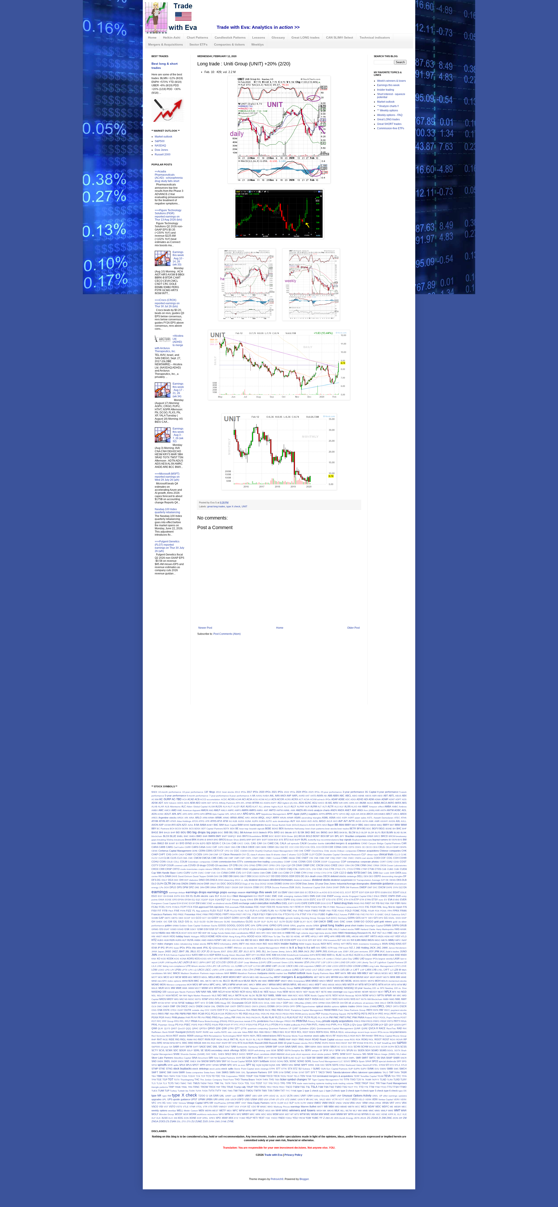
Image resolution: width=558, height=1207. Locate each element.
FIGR (373, 907)
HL (369, 933)
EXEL (285, 903)
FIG (367, 907)
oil (350, 1003)
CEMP (395, 847)
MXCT (198, 988)
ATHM (154, 821)
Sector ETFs (198, 44)
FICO (361, 907)
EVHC (185, 903)
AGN (301, 802)
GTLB (246, 929)
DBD (225, 876)
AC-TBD (177, 799)
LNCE (289, 966)
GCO (198, 918)
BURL (304, 839)
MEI (257, 977)
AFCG (215, 803)
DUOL (298, 887)
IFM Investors (330, 940)
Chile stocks (330, 851)
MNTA (337, 981)
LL (228, 966)
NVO (335, 999)
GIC (165, 921)
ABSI (380, 795)
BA (197, 824)
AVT (346, 821)
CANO (364, 843)
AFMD (248, 803)
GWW (292, 929)
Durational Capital (311, 887)
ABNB (361, 795)
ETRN (368, 899)
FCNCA (176, 907)
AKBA (377, 802)
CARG (169, 847)
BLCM (352, 832)
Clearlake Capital (331, 854)
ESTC (313, 899)
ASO (338, 818)
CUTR (194, 873)
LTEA (245, 970)
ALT (320, 806)
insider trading (289, 943)
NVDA (315, 999)
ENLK (377, 896)
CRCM (319, 865)
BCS (191, 828)
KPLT (210, 958)
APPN (322, 814)
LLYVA (256, 966)
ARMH (211, 818)
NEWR (365, 992)
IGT (339, 940)
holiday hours (183, 936)
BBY (153, 828)
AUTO (269, 821)
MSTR (350, 984)
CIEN (199, 854)
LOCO (342, 966)
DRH (202, 887)
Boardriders (255, 836)
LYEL (380, 970)
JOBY (346, 951)
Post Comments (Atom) (227, 633)
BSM (270, 840)
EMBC (268, 896)
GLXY (303, 921)
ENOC (384, 896)
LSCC (208, 969)
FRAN (403, 910)
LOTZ (397, 966)
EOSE (168, 899)
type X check (233, 506)
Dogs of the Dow (250, 884)
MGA (341, 977)
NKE (225, 995)
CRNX (376, 865)
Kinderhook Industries (298, 955)
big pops (212, 832)
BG (364, 828)
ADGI (353, 799)
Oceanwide (238, 1003)
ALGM (211, 806)
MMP (277, 981)
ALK (242, 806)
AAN (277, 795)
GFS (380, 918)
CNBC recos (288, 858)
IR (226, 948)
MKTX (216, 981)
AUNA (248, 821)
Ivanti (345, 948)
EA (405, 887)
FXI (367, 914)
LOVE (403, 966)
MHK (392, 977)
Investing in (375, 944)
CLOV (154, 858)
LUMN (277, 970)
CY (291, 872)
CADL (247, 843)
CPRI (259, 865)
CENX (154, 851)
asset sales (360, 818)
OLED (397, 1003)
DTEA (268, 887)
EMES (306, 896)
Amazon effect (376, 806)
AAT (307, 795)
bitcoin (288, 832)
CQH (283, 865)
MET (316, 977)
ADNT (392, 799)
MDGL (204, 977)
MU (405, 984)
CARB (162, 847)
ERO (273, 899)
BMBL (180, 836)
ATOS (195, 821)
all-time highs (270, 806)
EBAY (285, 892)
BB (336, 824)
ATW (225, 821)
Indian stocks (199, 944)
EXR (317, 903)
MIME (404, 977)
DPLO (173, 887)
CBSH (270, 847)
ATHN (162, 821)
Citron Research (232, 854)
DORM (286, 884)
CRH (347, 865)
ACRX (294, 799)
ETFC (340, 899)
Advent (172, 803)
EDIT (361, 892)
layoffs (173, 962)
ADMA (377, 799)
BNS (239, 836)
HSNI (387, 936)
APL (227, 814)
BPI (332, 836)
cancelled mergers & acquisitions (343, 843)
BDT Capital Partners (212, 828)
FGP (320, 907)
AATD (313, 795)
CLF (363, 854)
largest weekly (385, 958)
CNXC (351, 858)
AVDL (315, 821)
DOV (292, 884)
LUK (263, 969)
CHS (168, 854)
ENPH (391, 896)
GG (386, 918)
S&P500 (160, 141)
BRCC (377, 836)
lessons (299, 962)
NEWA (357, 992)
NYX (203, 1003)
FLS (257, 911)
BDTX (226, 828)
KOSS (203, 958)
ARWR (290, 818)
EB (279, 892)
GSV (206, 929)
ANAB (310, 810)
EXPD (298, 903)
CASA (202, 847)
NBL (209, 991)
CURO (180, 873)
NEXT (381, 992)
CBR (257, 847)
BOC (271, 836)
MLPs (254, 981)
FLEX (213, 910)
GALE (387, 914)
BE (236, 828)
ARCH (369, 814)
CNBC (262, 858)
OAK (211, 1003)
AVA (298, 821)
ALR (307, 806)
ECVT (348, 892)
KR (221, 958)
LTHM (257, 969)
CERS (209, 850)
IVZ (351, 947)
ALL (261, 806)
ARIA (191, 818)
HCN (189, 933)
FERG (286, 907)
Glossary (278, 37)
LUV (302, 969)
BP (327, 836)
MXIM (205, 988)
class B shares (272, 854)
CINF (215, 854)
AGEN (267, 803)
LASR (396, 958)
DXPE (389, 887)
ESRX (299, 899)
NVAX (301, 999)
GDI (221, 918)
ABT (385, 795)
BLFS (378, 832)
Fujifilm (329, 914)
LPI (172, 970)
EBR (296, 892)
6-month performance (197, 795)
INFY (242, 943)
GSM (200, 929)
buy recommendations (328, 840)
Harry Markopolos (385, 929)
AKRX (398, 802)
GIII (170, 921)
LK (219, 966)
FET (292, 907)
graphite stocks (304, 925)
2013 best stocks (225, 792)
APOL (252, 814)
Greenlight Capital (374, 925)
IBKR (261, 940)
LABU (356, 958)
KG (258, 955)
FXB (357, 914)
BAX (324, 825)
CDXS (358, 847)
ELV (255, 896)
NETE (324, 992)
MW (173, 988)
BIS (282, 832)
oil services (368, 1003)
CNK (316, 858)
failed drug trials (343, 903)
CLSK (166, 858)
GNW (357, 921)
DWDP (363, 887)
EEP (372, 892)
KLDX (357, 955)
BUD (291, 840)
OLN (153, 1006)
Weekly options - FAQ (389, 115)
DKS (398, 880)
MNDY (284, 981)
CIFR (205, 854)
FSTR (274, 914)
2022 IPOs (289, 792)
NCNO (235, 991)
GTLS (253, 929)
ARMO (226, 818)
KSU (264, 958)
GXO (298, 929)
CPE (240, 865)
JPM (376, 951)
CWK (268, 872)
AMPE (231, 810)
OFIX (315, 1003)
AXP (161, 824)
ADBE (341, 799)
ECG (330, 892)
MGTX (386, 977)
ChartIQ (259, 851)
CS (276, 869)
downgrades (362, 883)
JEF (240, 951)
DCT (268, 876)
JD (207, 951)
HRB (337, 936)
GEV (370, 918)
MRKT (265, 984)
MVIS (167, 988)
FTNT (303, 914)
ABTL (392, 795)
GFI (376, 918)
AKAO (370, 803)
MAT (337, 973)
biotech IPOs (266, 832)
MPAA (206, 984)
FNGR (307, 911)
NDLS (256, 991)
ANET (348, 810)
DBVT (243, 876)
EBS (302, 892)
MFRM (334, 977)
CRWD (237, 869)
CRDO (327, 865)
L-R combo (327, 958)
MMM (271, 981)
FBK (387, 903)
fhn (325, 907)
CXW (286, 872)
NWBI (386, 999)
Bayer (331, 824)
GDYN (243, 918)
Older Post (353, 627)
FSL (249, 914)
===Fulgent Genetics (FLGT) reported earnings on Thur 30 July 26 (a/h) (169, 546)
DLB (404, 880)
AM (359, 806)
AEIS (186, 803)
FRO (211, 914)
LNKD (318, 966)
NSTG (198, 999)
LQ (195, 970)
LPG (167, 970)
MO (343, 981)
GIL (175, 921)
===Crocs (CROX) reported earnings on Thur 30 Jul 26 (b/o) (167, 303)
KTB (269, 958)
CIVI (244, 854)
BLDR (371, 832)
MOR (189, 984)
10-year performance (192, 792)
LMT (274, 966)
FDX (269, 907)
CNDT (305, 858)
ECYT (355, 892)
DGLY (164, 880)
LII (405, 962)
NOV (335, 995)
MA (165, 973)
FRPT (226, 914)
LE (235, 962)
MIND (154, 981)
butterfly (312, 840)
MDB (184, 977)
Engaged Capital (357, 896)
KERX (218, 955)
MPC (212, 984)
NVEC (322, 999)
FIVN (182, 911)
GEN (267, 918)
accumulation (213, 799)
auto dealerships (281, 821)
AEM (192, 802)
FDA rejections (216, 907)
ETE (334, 899)
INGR (259, 944)
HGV (268, 933)
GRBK (316, 925)
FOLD (348, 910)
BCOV (178, 828)
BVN (394, 840)
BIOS (256, 832)
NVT (358, 999)
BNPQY (232, 836)
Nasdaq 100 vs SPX (374, 988)
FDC (256, 907)
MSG (324, 984)
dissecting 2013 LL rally (236, 880)
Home (152, 37)
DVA (323, 887)
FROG (218, 914)
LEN (269, 962)
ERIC (262, 899)
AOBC (397, 810)
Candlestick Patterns (230, 37)
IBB (242, 940)
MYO (230, 988)
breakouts (179, 840)
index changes (165, 943)
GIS (187, 921)
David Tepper (199, 876)
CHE (301, 851)
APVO (342, 814)
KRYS (248, 958)
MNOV (322, 981)
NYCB (161, 1003)
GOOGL (231, 925)
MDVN (246, 977)
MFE (328, 977)
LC (213, 962)
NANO (315, 988)
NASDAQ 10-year (353, 988)
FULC (337, 914)
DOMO (278, 883)
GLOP (257, 921)
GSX (211, 929)
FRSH (232, 914)
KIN (279, 955)
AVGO (322, 821)
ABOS (368, 795)
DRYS (220, 887)
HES (258, 933)
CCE (296, 847)
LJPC (214, 966)
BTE (281, 840)
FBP (392, 903)
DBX (249, 876)
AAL (272, 795)
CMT (242, 858)
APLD (233, 814)
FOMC (356, 910)
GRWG (154, 929)
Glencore (218, 921)
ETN (351, 899)
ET (323, 899)
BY (177, 843)
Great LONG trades (305, 37)
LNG (295, 966)
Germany (342, 918)
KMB (374, 955)
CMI (226, 858)
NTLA (218, 999)
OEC (291, 1003)
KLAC (339, 955)
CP (230, 865)
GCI (193, 918)
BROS (222, 839)
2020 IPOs (265, 792)
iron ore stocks (245, 948)
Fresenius (190, 914)
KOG (176, 958)
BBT (392, 825)
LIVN (208, 966)
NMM (278, 995)
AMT (266, 810)
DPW (185, 887)
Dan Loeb (384, 873)
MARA (233, 973)
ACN (273, 799)
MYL (224, 988)
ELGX (223, 896)
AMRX (260, 810)
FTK (297, 914)
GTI (240, 929)
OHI (333, 1003)
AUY (292, 821)
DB (220, 876)
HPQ (326, 936)
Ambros (403, 806)
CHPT (162, 854)
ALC (183, 806)
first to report (395, 907)
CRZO (271, 869)
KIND (283, 955)
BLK (383, 832)
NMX (284, 995)
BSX (276, 840)
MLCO (226, 981)
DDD (278, 876)
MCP (172, 977)
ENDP (330, 896)
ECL (342, 892)
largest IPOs (371, 958)
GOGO (369, 921)
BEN (281, 828)
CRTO (176, 869)
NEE (266, 991)
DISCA (213, 880)
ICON (287, 940)
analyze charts (322, 810)
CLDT (312, 854)
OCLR (247, 1003)
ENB (324, 896)
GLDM (210, 921)
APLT (239, 814)
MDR (225, 977)
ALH (225, 806)
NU (255, 999)
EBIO (291, 892)
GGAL (391, 918)
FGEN (314, 907)
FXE (363, 914)
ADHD (360, 799)
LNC (283, 966)
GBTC (168, 918)
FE (273, 907)
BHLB (167, 832)
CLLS (397, 854)
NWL (397, 999)
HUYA (190, 940)
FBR (397, 903)
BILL (236, 832)
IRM (236, 948)
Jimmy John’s (285, 951)
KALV (188, 955)
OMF (172, 1006)
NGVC (174, 995)
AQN (352, 814)
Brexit (188, 839)
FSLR (255, 914)
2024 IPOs (302, 792)
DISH (220, 880)
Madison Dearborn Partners (195, 973)
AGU (314, 802)
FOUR (371, 911)
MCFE (403, 973)
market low (281, 973)
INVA (355, 944)
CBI (238, 847)
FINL (379, 907)
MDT (239, 977)
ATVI (219, 821)
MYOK (236, 988)
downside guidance (382, 883)
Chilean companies (346, 851)
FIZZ (188, 910)
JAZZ (175, 951)
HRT (366, 936)
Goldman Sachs (209, 925)
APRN (328, 814)
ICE (282, 940)
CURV (187, 872)
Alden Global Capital (197, 806)
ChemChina (317, 851)
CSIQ (290, 869)
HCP (195, 933)
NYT (197, 1003)
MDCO (197, 977)
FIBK (332, 907)
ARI (186, 818)
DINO (202, 880)
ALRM (313, 806)
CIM (211, 854)
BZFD (203, 843)
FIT (159, 910)
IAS (234, 940)
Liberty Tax (367, 962)
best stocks (331, 828)
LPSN (178, 969)
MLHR (234, 981)
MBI (359, 973)
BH (394, 828)
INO (265, 943)
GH (153, 921)
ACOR (280, 799)
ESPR (287, 899)
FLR (252, 910)
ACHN (231, 799)
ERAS (250, 899)
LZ (391, 970)
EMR (318, 896)
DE (302, 876)
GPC (247, 925)
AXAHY (384, 821)
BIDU (183, 832)
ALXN (347, 806)
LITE (188, 966)
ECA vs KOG (320, 892)
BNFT (225, 836)
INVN (385, 943)
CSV (314, 869)
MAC (169, 973)
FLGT (220, 910)
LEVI (306, 962)
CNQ (332, 858)
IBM (267, 940)
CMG (220, 858)
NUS (279, 999)
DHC (176, 880)
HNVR (166, 936)
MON (163, 984)
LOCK (335, 966)
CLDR (305, 854)
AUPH (255, 821)
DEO (371, 876)
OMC (159, 1006)
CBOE (251, 847)
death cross (316, 876)
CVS (238, 872)
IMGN (370, 940)
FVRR (351, 914)
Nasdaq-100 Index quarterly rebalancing (167, 511)
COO (309, 861)
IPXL (205, 947)
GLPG (270, 921)
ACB (197, 799)
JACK (372, 947)
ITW (340, 948)
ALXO (354, 806)
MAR (226, 973)
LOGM (356, 966)
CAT (215, 847)
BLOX (166, 836)
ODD (272, 1003)
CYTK (329, 873)
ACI (244, 799)
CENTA (403, 847)
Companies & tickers (229, 44)
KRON (234, 958)
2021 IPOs (277, 792)
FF (302, 907)
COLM (183, 861)
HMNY (403, 933)
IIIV (348, 940)
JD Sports (215, 951)
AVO (335, 821)
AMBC (395, 806)
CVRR (231, 872)
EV (385, 899)
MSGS (338, 984)
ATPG (201, 821)
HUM (166, 940)
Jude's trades (392, 951)
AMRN (245, 810)
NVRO (347, 999)
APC (179, 814)
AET (209, 803)
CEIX (375, 847)
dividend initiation (302, 880)
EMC (274, 896)
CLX (179, 858)
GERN (351, 918)
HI (283, 933)
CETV (216, 850)
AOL (404, 810)
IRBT (230, 947)
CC (286, 847)
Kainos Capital (177, 955)
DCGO (255, 876)
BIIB (226, 832)
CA (223, 843)
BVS (400, 840)
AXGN (392, 821)
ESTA (306, 899)
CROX (154, 869)
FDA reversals (232, 907)
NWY (404, 999)
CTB (331, 869)
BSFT (265, 840)
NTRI (243, 999)
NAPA (323, 988)
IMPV (398, 940)
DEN (366, 876)
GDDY (214, 918)
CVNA (224, 872)
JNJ (312, 951)
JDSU (230, 951)
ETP (356, 899)
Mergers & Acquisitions (165, 44)
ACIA (249, 799)
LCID (223, 962)
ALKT (255, 806)
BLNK (404, 832)
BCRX (185, 828)
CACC (240, 843)
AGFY (273, 803)
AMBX (154, 810)
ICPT (293, 940)
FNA (295, 911)
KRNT (226, 958)
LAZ (179, 962)
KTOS (275, 958)
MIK (398, 977)
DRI (207, 887)
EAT (275, 892)
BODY (278, 836)
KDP (211, 955)
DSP (241, 887)
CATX (221, 847)
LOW (154, 969)
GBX (181, 918)
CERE (195, 851)
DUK (291, 887)
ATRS (213, 821)
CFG (227, 851)
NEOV (299, 992)
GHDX (159, 921)
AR (357, 814)
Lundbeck (286, 970)
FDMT (263, 907)
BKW (341, 832)
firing (385, 907)
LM (262, 966)
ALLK (280, 806)
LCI (218, 962)
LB (190, 962)
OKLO (383, 1003)
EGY (160, 896)
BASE (312, 825)
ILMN (358, 940)
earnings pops (217, 892)
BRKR (210, 840)
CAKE (270, 843)
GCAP (187, 918)
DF (405, 876)
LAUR (161, 962)
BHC (398, 828)
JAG (378, 947)
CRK (357, 865)
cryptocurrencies (258, 869)
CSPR (302, 869)
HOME (211, 936)
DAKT (364, 872)
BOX (323, 836)
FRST (239, 914)
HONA (225, 936)
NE (261, 992)
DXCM (381, 887)
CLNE (404, 854)
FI (328, 907)
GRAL (293, 925)
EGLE (403, 892)
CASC (209, 847)
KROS (241, 958)
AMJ (211, 810)
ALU (336, 806)
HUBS (160, 940)
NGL (153, 995)
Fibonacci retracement (347, 907)
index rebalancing (183, 944)
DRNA (213, 887)
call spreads (293, 843)
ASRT (351, 818)
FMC (289, 910)
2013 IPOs (240, 792)
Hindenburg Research (356, 933)
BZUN (215, 843)
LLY (250, 966)
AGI (279, 802)
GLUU (289, 921)
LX (351, 970)
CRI (352, 865)
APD (184, 814)
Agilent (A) (287, 803)
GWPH (285, 929)
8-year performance (239, 795)
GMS (336, 921)
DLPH (160, 883)
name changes (303, 988)
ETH (346, 899)
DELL (360, 876)
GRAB (286, 925)
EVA (390, 899)
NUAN (261, 999)
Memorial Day (266, 977)
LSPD (215, 970)
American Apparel (191, 810)
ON (178, 1006)
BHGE (154, 832)
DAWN (210, 876)
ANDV (333, 810)
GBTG (174, 918)
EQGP (204, 899)
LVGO (308, 970)
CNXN (358, 858)
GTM (259, 929)
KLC (351, 955)
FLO (247, 911)
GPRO (273, 925)
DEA (307, 876)
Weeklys (257, 44)
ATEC (397, 818)
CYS (323, 873)
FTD (292, 914)
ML (220, 981)
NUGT (274, 999)
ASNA (332, 817)
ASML (325, 817)
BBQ (379, 825)
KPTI (216, 958)
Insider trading (385, 89)
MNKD (314, 981)
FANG (357, 903)
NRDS (162, 999)
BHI (161, 832)
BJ (299, 832)
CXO (280, 873)
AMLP (217, 810)
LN (279, 966)
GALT (404, 914)
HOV (265, 936)
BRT (254, 840)
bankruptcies (257, 824)
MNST (330, 981)
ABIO (354, 795)
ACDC (224, 799)
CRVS (230, 869)
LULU (269, 969)
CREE (334, 865)
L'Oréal (337, 958)
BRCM (392, 836)
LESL (291, 962)
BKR (330, 832)
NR (394, 995)
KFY (254, 955)
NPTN (380, 995)
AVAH (303, 821)
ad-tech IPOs (323, 799)
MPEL (219, 984)
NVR (340, 999)
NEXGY (373, 992)
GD (209, 918)
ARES (154, 818)
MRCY (252, 984)
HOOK (258, 936)
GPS (279, 925)
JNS (324, 951)
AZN (178, 824)
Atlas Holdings (184, 821)
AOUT (167, 814)
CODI (377, 858)
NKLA (231, 995)
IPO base (174, 948)
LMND (268, 966)
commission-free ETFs (231, 861)
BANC (246, 825)
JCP (203, 951)
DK (387, 880)
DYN (395, 887)
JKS (295, 951)
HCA (177, 933)
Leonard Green (280, 962)
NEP (305, 992)
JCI (198, 951)
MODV (363, 981)
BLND (397, 832)
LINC (159, 966)
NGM (168, 995)
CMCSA (206, 858)
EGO (154, 896)
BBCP (355, 825)
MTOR (387, 984)
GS (161, 929)
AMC (161, 810)
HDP (204, 933)
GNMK (349, 921)
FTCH (286, 914)
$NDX (154, 792)
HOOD (250, 936)
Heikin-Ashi (171, 37)
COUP (162, 865)
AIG (330, 802)
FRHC (199, 914)
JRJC (382, 951)
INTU (349, 943)
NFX (394, 992)
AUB (235, 821)
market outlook (297, 973)
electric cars (207, 896)
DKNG (393, 880)
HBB (168, 933)
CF (222, 850)
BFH (359, 828)
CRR (162, 869)
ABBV (336, 795)
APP (258, 814)
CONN (302, 861)
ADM (371, 799)
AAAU (259, 795)
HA (306, 929)
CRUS (216, 869)
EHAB (170, 896)
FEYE (298, 907)
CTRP (364, 869)
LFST (317, 962)
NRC (399, 995)
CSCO (282, 869)
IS (287, 948)
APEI (190, 814)
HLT (379, 933)
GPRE (265, 925)
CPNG (252, 865)
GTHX (234, 929)
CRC (312, 865)
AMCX (167, 810)
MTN (380, 984)
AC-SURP (165, 799)
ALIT (230, 806)
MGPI (373, 977)
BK (302, 832)
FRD (175, 914)
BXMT (172, 843)
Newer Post (205, 627)
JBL (187, 951)
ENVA (161, 899)
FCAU (154, 907)
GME (330, 921)
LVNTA (336, 970)
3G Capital (370, 792)
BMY (218, 836)
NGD (404, 991)
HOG (172, 936)
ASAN (297, 817)
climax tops (372, 854)
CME (213, 858)
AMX (293, 810)
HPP (321, 936)
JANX (154, 951)
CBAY (227, 847)
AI (326, 802)
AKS (404, 802)
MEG (252, 977)
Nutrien (286, 999)
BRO (216, 840)
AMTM (279, 810)
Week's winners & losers (391, 80)
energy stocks (341, 896)
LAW (167, 962)
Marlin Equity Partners (317, 973)
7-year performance (219, 795)
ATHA (404, 818)
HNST (159, 936)
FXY (372, 914)
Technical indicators (375, 37)
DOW (298, 883)
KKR (329, 955)
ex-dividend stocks (222, 903)
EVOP (192, 903)
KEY (248, 955)
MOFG (371, 981)
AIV (357, 803)
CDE (330, 847)
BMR (205, 836)
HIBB (288, 933)
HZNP (217, 940)
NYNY (168, 1003)
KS (253, 958)
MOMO (155, 984)
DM (173, 883)
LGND (342, 962)
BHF (404, 828)
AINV (335, 802)
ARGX (180, 818)
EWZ (209, 903)
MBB (354, 973)
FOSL (364, 910)
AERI (203, 803)
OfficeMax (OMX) (303, 1003)
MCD (397, 973)
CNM (321, 858)
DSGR (235, 887)
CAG (253, 843)
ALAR (161, 806)
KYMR (305, 958)
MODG (356, 981)
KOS (197, 958)
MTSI (393, 984)
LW (347, 969)
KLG (363, 955)
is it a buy (296, 947)
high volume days (305, 933)
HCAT (184, 933)
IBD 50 (248, 940)
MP (200, 984)
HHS (279, 933)
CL (248, 854)
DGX (170, 880)
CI (194, 854)
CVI (218, 873)
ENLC (370, 896)
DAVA (168, 876)
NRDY (170, 999)
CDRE (345, 847)
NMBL (271, 995)
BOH (284, 836)
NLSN (259, 995)
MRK (258, 984)
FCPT (183, 907)
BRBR (370, 836)
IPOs (182, 947)
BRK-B (202, 840)
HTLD (404, 936)
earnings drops (196, 892)
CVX (249, 872)
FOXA (383, 911)
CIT (221, 854)
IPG (163, 947)
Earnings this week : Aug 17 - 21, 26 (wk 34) (178, 390)
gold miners (385, 921)
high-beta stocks (323, 933)
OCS (260, 1003)
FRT (245, 914)
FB (377, 903)
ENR (398, 896)
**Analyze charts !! (388, 106)
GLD (196, 921)
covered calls (180, 865)
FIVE (176, 910)
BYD (182, 843)
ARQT (269, 818)
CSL (295, 869)
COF (383, 858)
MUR (161, 988)
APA (174, 814)
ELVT (261, 896)
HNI (153, 936)
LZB (396, 969)
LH (347, 962)
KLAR (346, 955)
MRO (279, 984)
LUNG (295, 969)
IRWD (283, 948)
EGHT (396, 892)
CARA (154, 847)
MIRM (185, 981)
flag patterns (202, 911)
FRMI (205, 914)
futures (343, 914)
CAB (233, 843)
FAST (368, 903)
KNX (153, 958)
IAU (238, 940)
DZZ (401, 887)
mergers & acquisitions (297, 977)
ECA (311, 892)
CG (231, 851)
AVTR (352, 821)
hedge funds (217, 933)
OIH (342, 1003)
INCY (154, 944)
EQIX (211, 899)
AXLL (404, 821)
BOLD (309, 836)
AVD (309, 821)
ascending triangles (311, 818)
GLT (276, 921)
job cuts (338, 951)
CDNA (337, 847)
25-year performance (331, 792)
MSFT (318, 984)
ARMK (218, 817)
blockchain (156, 836)
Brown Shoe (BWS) (236, 840)
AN (305, 810)
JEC (235, 951)
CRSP (168, 869)
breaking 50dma (165, 840)
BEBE (268, 828)
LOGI (349, 966)
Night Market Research (199, 995)
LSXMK (237, 970)
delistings (351, 876)
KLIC (369, 955)
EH (165, 896)
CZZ (341, 872)
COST (403, 861)
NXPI (154, 1003)
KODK (170, 958)
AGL (295, 803)
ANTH (383, 810)
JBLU (193, 951)
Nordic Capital (318, 995)
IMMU (391, 940)
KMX (385, 955)
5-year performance (175, 795)
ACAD (190, 799)
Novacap (349, 995)
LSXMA (229, 970)
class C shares (288, 854)
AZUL (190, 825)
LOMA (364, 966)
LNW (328, 966)
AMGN (204, 810)
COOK (316, 861)
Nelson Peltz (275, 992)
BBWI (404, 824)
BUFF (297, 840)
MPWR (239, 984)
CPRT (265, 865)
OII (346, 1003)
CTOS (350, 869)
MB (349, 973)
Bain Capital (231, 825)
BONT (316, 836)
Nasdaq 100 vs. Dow (396, 988)
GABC (380, 914)
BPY (342, 836)
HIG (293, 933)
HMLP (396, 933)
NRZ (181, 999)
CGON (250, 851)
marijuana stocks (266, 973)
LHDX (353, 962)
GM (316, 921)
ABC (342, 795)
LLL (233, 966)
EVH (179, 903)
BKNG (324, 832)
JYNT (160, 955)
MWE (179, 988)
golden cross (172, 925)
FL (193, 910)
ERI (256, 899)
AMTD (272, 810)
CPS (278, 865)
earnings (159, 892)
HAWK (403, 929)
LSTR (221, 970)
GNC (342, 921)
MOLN (384, 981)
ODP (285, 1003)
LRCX (200, 969)
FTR (309, 914)
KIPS (312, 955)
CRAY (299, 865)
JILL (264, 951)
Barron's (304, 825)
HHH (274, 933)
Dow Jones (161, 149)
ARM (204, 818)
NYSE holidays (186, 1003)
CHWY (188, 854)
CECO (369, 847)
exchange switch (248, 903)
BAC (216, 824)
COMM (214, 862)
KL (333, 955)
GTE (221, 929)
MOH (378, 981)
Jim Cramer (272, 951)
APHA (208, 814)
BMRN (211, 836)
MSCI (311, 984)
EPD (174, 899)
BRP (249, 840)
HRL (348, 936)
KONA (183, 958)
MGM (353, 977)
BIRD (277, 832)
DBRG (236, 876)
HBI (173, 933)
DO (218, 884)
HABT (312, 929)
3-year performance (353, 792)
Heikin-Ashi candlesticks (236, 933)
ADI (366, 799)
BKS (336, 832)
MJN (190, 981)
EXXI (323, 903)
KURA (282, 958)
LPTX (184, 970)
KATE (195, 955)
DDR (291, 876)
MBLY (365, 973)
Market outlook (163, 136)
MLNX (247, 981)
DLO (154, 883)
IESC (319, 940)
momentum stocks (397, 981)
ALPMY (301, 806)
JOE (351, 951)
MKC (196, 981)
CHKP (154, 854)
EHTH (177, 896)
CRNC (369, 865)
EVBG (396, 899)
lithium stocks (198, 966)
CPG (245, 865)
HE (208, 933)
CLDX (318, 854)
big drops (199, 832)
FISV (154, 910)
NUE (267, 999)
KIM (274, 955)
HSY (397, 936)
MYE (211, 988)
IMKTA (384, 940)
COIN (163, 861)
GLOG (249, 921)
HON (218, 936)
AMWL (286, 810)
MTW (399, 984)
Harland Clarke (368, 929)
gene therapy (278, 918)
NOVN (358, 995)
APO (245, 813)
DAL (370, 872)
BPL (337, 836)
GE (248, 917)
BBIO (367, 825)
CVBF (208, 873)
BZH (208, 843)
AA (253, 795)
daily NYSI (353, 872)
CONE (294, 862)
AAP (289, 795)
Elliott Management (243, 896)
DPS (179, 887)
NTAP (205, 999)
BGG (382, 828)
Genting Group (308, 918)
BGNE (389, 828)
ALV (341, 806)
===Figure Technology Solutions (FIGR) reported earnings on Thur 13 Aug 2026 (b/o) (168, 215)
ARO (247, 818)
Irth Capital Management (266, 948)
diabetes (193, 880)
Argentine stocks (167, 817)
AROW (254, 818)
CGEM (243, 851)
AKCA (384, 802)
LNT (324, 966)
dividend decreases (259, 880)
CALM (303, 843)
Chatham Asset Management (278, 851)
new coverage (335, 991)
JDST (223, 951)
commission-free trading (257, 861)
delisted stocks (338, 876)
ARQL (261, 817)
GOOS (240, 925)
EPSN (181, 899)
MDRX (232, 977)
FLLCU (233, 911)
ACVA (307, 799)
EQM (217, 899)
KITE (318, 955)
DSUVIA (248, 887)
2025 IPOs (314, 792)
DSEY (228, 887)
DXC (375, 887)
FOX (377, 911)
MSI (344, 984)
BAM (240, 824)
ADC (347, 799)
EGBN (384, 892)
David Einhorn (185, 876)
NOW (365, 995)
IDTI (310, 940)
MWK (184, 988)
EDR (367, 892)
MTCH (367, 984)
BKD (307, 832)
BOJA (302, 836)
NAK (267, 988)
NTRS (250, 999)
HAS (397, 929)
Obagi (223, 1003)
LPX (190, 970)
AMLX (224, 810)
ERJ (267, 899)
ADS (404, 799)
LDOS (230, 962)
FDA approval (200, 907)
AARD (302, 795)
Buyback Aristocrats (362, 840)
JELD (246, 951)
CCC (291, 847)
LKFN (224, 966)
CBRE (263, 847)
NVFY (329, 999)
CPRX (272, 865)
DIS (207, 880)
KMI (380, 955)
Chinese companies (390, 850)
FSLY (262, 914)
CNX (344, 858)
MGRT (379, 977)
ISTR (330, 948)
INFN (210, 943)
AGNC (308, 802)
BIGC (220, 832)
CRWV (245, 869)
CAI (265, 843)
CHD (296, 851)
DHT (186, 880)
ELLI (229, 896)
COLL (176, 862)
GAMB (154, 918)
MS (299, 984)
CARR (188, 847)
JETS (252, 951)
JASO (168, 951)
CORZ (389, 862)
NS (185, 999)
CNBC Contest (273, 858)
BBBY (348, 824)
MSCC (305, 984)
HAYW (154, 933)
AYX (173, 824)
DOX (166, 887)
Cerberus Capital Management (174, 850)
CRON (383, 865)
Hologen (195, 936)
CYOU (317, 873)
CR (293, 865)
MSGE (331, 984)
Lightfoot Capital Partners (390, 962)
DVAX (329, 887)
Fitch (170, 911)
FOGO (341, 911)
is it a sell (309, 947)
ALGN (218, 806)
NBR (214, 991)
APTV (336, 814)
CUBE (390, 869)
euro (381, 899)
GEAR (254, 918)
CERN (202, 850)
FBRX (404, 903)
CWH (262, 873)
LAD (362, 958)
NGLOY (161, 995)
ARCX (396, 814)
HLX (384, 933)
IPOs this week (194, 947)
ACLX (268, 799)
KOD (163, 958)
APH (202, 814)
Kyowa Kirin (315, 958)
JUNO (403, 951)
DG (159, 880)
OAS (216, 1003)
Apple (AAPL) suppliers (306, 814)
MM (259, 981)
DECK (326, 876)
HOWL (297, 936)
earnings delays (177, 892)
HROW (355, 936)
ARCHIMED (379, 814)
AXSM (167, 825)
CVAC (201, 873)
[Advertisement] (296, 14)
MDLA (211, 977)
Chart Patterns (197, 37)
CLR (160, 858)
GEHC (261, 918)
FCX (189, 907)
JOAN (330, 951)
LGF (323, 962)
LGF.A (329, 962)
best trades (343, 828)
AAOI (283, 795)
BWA (154, 843)
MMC (264, 981)
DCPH (262, 876)
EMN (312, 896)
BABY (210, 825)
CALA (283, 843)
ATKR (173, 821)
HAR (357, 929)
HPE (307, 936)
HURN (178, 940)
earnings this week (259, 892)
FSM (268, 914)
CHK (404, 850)
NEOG (292, 992)
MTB (361, 984)
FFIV (307, 907)
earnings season (236, 892)
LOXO (161, 970)
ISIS (318, 948)
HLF (374, 933)
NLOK (252, 995)
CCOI (325, 847)
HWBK (197, 940)
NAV (198, 991)
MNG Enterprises (296, 981)
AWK (371, 821)
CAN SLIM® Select (339, 37)
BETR (353, 828)
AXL (398, 821)
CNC (298, 858)
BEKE (275, 828)
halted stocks (347, 929)
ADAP (334, 799)
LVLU (321, 969)
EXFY (291, 903)
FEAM (279, 907)
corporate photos (370, 861)
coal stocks (367, 858)
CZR (335, 872)
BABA (203, 824)
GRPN (395, 925)
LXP (362, 970)
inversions (364, 944)
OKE (376, 1003)
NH (180, 995)
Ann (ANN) (369, 810)
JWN (154, 954)
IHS (344, 940)
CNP (327, 858)
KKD (324, 955)
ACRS (288, 799)
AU (230, 821)
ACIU (255, 799)
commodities (276, 862)
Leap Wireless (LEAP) (255, 962)
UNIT (244, 506)
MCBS (384, 973)
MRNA (272, 984)
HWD (203, 940)
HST (392, 936)
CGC (236, 850)
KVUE (298, 958)
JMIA (300, 951)
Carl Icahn (179, 847)
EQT (223, 899)
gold (376, 921)
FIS (405, 907)
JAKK (385, 947)
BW (405, 839)
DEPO (377, 876)
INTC (329, 943)
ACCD (203, 799)
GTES (228, 929)
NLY (265, 995)
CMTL (249, 858)
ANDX (341, 810)
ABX (404, 795)
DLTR (167, 883)
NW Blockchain (374, 999)
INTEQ (336, 944)
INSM (301, 944)
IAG (229, 940)
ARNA (233, 817)
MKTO (208, 981)
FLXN (271, 910)
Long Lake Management (380, 966)
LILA (153, 966)
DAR (392, 873)
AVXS (358, 821)
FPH (390, 911)
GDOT (227, 918)
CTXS (378, 869)
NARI (329, 988)
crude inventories (189, 869)
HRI (343, 936)
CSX (319, 869)
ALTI (324, 806)
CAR (404, 843)
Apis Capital (218, 814)
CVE (213, 873)
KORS (190, 958)
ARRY (276, 817)
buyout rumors (380, 839)
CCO (318, 847)
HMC (390, 933)
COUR (170, 865)
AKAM (362, 802)
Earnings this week (388, 85)
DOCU (238, 883)
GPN (259, 925)
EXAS (235, 903)
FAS (362, 903)
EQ (193, 899)
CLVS (173, 858)
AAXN (320, 795)
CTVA (371, 869)
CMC (190, 858)
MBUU (377, 973)
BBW (397, 824)
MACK (176, 973)
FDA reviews (246, 907)
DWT (369, 887)
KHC (268, 955)
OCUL (267, 1003)
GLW (296, 921)
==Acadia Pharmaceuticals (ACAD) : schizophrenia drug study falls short (169, 176)
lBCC (195, 962)
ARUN (283, 818)
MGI (346, 977)
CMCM (197, 858)
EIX (187, 896)
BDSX (197, 828)
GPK (253, 925)
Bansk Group (271, 825)
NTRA (237, 999)
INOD (270, 944)
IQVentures (218, 948)
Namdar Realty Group (282, 988)
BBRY (386, 824)
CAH (259, 843)
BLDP (364, 832)
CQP (288, 865)
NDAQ (249, 992)
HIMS (334, 933)
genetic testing (293, 918)
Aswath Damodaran (384, 818)
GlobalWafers (238, 921)
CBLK (244, 847)
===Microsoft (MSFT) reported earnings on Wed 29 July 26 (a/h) (167, 477)
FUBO (321, 914)
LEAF (240, 962)
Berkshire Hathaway (294, 828)
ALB (167, 806)
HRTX (373, 936)
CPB (235, 865)
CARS (195, 847)
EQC (198, 899)
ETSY (375, 899)
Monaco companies (176, 984)
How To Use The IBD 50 (280, 936)
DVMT (336, 887)
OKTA (390, 1003)
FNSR (322, 910)
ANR (377, 810)
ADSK (154, 802)
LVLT (314, 970)
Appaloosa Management (273, 814)
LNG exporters (306, 966)
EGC (390, 892)
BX (166, 843)
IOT (404, 943)
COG (389, 858)
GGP (404, 918)
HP (302, 936)
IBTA (276, 940)
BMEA (192, 836)
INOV (277, 943)
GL (191, 921)
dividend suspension (341, 880)
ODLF (279, 1003)
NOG (301, 995)
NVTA (364, 999)
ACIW (261, 799)
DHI (181, 880)
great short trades (354, 925)
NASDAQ (160, 145)
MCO (166, 977)
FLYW (283, 910)
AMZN (299, 810)
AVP (340, 821)
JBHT (182, 951)
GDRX (235, 918)
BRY (259, 840)
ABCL (348, 795)
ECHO (336, 892)
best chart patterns (315, 828)
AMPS (238, 810)
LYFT (386, 969)
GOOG (222, 925)
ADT (160, 802)
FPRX (396, 910)
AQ (348, 814)
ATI (167, 821)
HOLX (203, 936)
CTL (344, 869)
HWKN (210, 940)
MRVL (293, 984)
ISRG (324, 947)
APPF (290, 814)
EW (197, 903)
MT (356, 984)
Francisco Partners (161, 914)
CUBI (396, 869)
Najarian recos (257, 988)
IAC (225, 940)
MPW (232, 984)
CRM (363, 865)
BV (390, 840)
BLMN (389, 832)
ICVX (304, 940)
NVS (352, 999)
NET (318, 992)
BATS (319, 825)
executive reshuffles (269, 903)
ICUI (299, 940)
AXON (154, 824)
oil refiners (357, 1003)
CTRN (357, 869)
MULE (154, 988)
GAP (161, 918)
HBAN (161, 933)
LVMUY (328, 970)
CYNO (310, 873)
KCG (206, 955)
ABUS (398, 795)
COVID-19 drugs (197, 865)
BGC (368, 828)
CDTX (351, 847)
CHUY (182, 854)
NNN (290, 995)
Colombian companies (199, 862)
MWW (191, 988)
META (322, 977)
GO (362, 921)
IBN (272, 940)
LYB (374, 969)
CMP (230, 858)
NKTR (238, 995)
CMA (184, 858)
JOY (371, 951)
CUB (384, 869)
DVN (342, 887)
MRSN (286, 984)
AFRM (255, 802)
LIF (375, 962)
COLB (170, 862)
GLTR (282, 921)
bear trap (243, 828)
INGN (252, 944)
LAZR (186, 962)
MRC (245, 984)
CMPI (237, 858)
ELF (217, 896)
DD (273, 876)
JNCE (307, 951)
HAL (330, 929)
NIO (219, 995)
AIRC (346, 803)
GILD (181, 921)
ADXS (180, 803)
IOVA (154, 947)
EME (280, 896)
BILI (231, 832)
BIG (189, 832)
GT (217, 929)
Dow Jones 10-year (312, 883)
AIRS (351, 803)
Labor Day (347, 958)
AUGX (241, 821)
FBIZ (382, 903)
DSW (256, 887)
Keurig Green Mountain (233, 955)
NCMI (228, 992)
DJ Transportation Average (366, 880)
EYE (329, 903)
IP (159, 947)
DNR (206, 883)
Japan (161, 951)
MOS (195, 984)
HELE (252, 933)
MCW (178, 977)
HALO (336, 929)
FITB (164, 910)
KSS (258, 958)
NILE (214, 995)
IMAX (364, 940)
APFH (196, 814)
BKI (318, 832)
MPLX (226, 984)
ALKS (249, 806)
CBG (233, 847)
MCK (160, 977)
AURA (262, 821)
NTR (231, 999)
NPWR (388, 995)
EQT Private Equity (236, 899)
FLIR (226, 910)
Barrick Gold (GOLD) (289, 825)
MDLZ (219, 977)
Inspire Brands (312, 944)
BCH (172, 828)
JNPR (318, 951)
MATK (343, 973)
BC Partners (163, 828)
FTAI (280, 914)
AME (179, 810)
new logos (348, 992)
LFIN (312, 962)
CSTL (308, 869)
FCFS (168, 907)
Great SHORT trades (389, 124)
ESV (319, 899)
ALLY (293, 806)
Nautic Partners (187, 992)
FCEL (162, 907)
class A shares (257, 854)
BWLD (160, 843)
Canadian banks (315, 843)
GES (358, 918)
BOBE (265, 836)
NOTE (328, 995)
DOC (223, 883)
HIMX (341, 933)
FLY (277, 911)
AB (325, 795)
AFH (238, 803)
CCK (307, 847)
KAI (168, 955)
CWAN (255, 873)
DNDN (184, 883)
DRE (197, 887)
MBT (371, 973)
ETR (362, 899)
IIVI (352, 940)
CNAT (255, 858)
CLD (299, 854)
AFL (243, 803)
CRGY (341, 865)
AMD (174, 810)
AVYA (365, 821)
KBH (201, 955)
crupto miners (205, 869)
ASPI (344, 818)
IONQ (392, 943)
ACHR (238, 799)
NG (398, 992)
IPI (167, 947)
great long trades (216, 506)
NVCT (308, 999)
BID (178, 832)
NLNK (245, 995)
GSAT (166, 929)
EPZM (188, 899)
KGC (263, 955)
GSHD (180, 929)
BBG (360, 824)
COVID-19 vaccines (217, 865)
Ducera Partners (280, 887)
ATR (207, 821)
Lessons (258, 37)
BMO (199, 836)
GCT (204, 918)
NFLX (387, 991)
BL (346, 832)
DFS (153, 880)
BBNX (373, 825)
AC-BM (154, 799)
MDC (190, 977)
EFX (377, 892)
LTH (250, 969)
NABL (246, 988)
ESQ (293, 899)
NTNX (225, 999)
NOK (307, 995)
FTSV (315, 914)
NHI (185, 995)
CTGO (338, 869)
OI (337, 1003)
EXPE (304, 903)
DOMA (270, 884)
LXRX (368, 969)
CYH (303, 872)
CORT (383, 862)
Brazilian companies (356, 836)
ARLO (198, 817)
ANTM (390, 810)
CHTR (175, 854)
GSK (186, 929)
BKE (313, 832)
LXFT (356, 969)
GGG (398, 918)
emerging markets (293, 896)
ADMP (384, 799)
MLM (240, 981)
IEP (314, 940)
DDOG (285, 876)
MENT (277, 977)
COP (343, 861)
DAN (375, 872)
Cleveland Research (350, 854)
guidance (267, 929)
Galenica (395, 914)
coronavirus (353, 861)
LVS (342, 969)
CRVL (223, 869)
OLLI (404, 1003)
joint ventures (361, 951)
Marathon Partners (247, 973)
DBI (231, 876)
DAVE (174, 876)
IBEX (255, 940)
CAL (276, 843)
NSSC (191, 999)
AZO (184, 824)
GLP (263, 921)
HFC (263, 933)
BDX (232, 828)
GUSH (277, 929)
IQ (210, 947)
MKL (202, 981)
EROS (279, 899)
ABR (374, 795)
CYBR (297, 872)
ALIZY (236, 806)
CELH (389, 847)
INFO (216, 943)
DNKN (192, 883)
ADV (166, 803)
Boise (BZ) (292, 836)
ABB (330, 795)
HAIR (324, 929)
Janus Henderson (398, 948)
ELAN (197, 896)
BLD (358, 832)
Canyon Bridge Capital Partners (384, 843)
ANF (354, 810)
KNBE (391, 955)
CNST (339, 858)
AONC (160, 814)
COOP (324, 862)
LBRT (208, 962)
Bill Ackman (246, 832)
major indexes (216, 973)
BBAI (341, 824)
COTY (154, 865)
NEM (285, 991)
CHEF (307, 850)
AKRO (391, 802)
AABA (266, 795)
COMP (287, 862)
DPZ (191, 887)
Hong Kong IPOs (237, 936)
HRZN (380, 936)
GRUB (403, 925)
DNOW (200, 884)
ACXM (313, 799)
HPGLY (314, 936)
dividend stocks (321, 879)
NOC (295, 995)
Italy (335, 948)
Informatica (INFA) (229, 944)
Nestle (312, 992)
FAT (373, 903)
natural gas (173, 992)
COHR (403, 858)
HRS (361, 936)
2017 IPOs (252, 792)
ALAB (154, 806)
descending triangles (392, 876)
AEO (198, 802)
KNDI (404, 955)
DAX (216, 876)
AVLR (329, 821)
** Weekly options (387, 110)
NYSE (175, 1003)
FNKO (314, 910)
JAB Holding (362, 947)
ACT (301, 799)
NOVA (342, 995)
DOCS (230, 883)
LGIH (336, 962)
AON (154, 814)
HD (199, 933)
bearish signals (256, 828)
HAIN (319, 929)
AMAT (365, 806)
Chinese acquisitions (368, 850)
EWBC (203, 903)
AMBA (387, 806)
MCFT (154, 977)
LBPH (202, 962)
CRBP (306, 865)
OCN (254, 1003)
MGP (366, 977)
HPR (332, 936)
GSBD (173, 929)
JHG (258, 951)
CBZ (282, 847)
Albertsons (175, 806)
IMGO (377, 940)
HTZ (154, 940)
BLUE (173, 836)
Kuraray (290, 958)
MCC (391, 973)
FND (300, 910)
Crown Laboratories (397, 865)
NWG (392, 999)
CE (363, 847)
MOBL (348, 981)
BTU (286, 839)
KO (158, 958)
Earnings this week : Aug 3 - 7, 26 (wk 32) (178, 435)
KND (397, 955)
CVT (244, 873)
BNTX (245, 836)
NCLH (221, 991)
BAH (221, 824)
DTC (262, 887)
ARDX (403, 814)
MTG (375, 984)
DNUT (213, 884)
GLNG (227, 921)
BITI (295, 832)
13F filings (209, 792)
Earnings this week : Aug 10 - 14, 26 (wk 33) (178, 258)
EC (306, 892)
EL (191, 896)
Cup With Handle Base (163, 872)
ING (247, 944)
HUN (172, 940)
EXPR (311, 903)
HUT (184, 940)
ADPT (398, 799)
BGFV (375, 828)
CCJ (302, 847)
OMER (166, 1006)
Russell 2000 (162, 154)
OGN (327, 1003)
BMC (186, 836)
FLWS (263, 910)
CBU (277, 847)
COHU (155, 861)
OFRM (321, 1003)
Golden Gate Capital (189, 925)
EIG (183, 896)
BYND (188, 843)
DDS (297, 876)
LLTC (245, 966)
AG (261, 803)
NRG (176, 999)
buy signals (346, 839)
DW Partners (352, 887)
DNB (178, 884)
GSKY (193, 929)
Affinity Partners (227, 803)
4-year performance (387, 792)
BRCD (384, 836)
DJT (383, 880)
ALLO (287, 806)
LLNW (238, 966)
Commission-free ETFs (390, 128)
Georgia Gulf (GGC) (327, 918)
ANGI (360, 810)
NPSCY (373, 995)
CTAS (325, 869)
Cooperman (334, 862)
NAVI (203, 991)
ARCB (363, 814)
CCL (313, 847)
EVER (403, 899)
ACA (184, 799)
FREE (181, 914)
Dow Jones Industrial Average (340, 883)
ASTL (370, 818)
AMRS (252, 810)
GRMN (387, 925)
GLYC (310, 921)
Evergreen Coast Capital (163, 903)
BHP (173, 832)
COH (396, 858)
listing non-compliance (174, 966)
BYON (196, 843)
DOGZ (263, 884)
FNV (329, 911)
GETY (364, 918)
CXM (274, 872)
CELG (381, 847)
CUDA (403, 869)
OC (229, 1003)
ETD (328, 899)
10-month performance (169, 792)
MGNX (359, 977)
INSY (323, 943)
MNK (308, 981)
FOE (334, 910)
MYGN (217, 988)
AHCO (321, 803)
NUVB (294, 999)
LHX (359, 962)
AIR (341, 803)
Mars (331, 973)
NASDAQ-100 (158, 991)
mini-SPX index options (169, 981)
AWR (376, 821)
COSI (396, 862)
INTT (343, 944)
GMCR (322, 921)
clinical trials (386, 854)
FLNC (241, 911)
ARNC (241, 817)
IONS (398, 943)
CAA (228, 843)
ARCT (389, 814)
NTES (211, 999)
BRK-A (195, 839)
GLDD (202, 921)
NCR (242, 991)
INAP (404, 940)
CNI (311, 858)
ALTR (330, 806)
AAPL (295, 795)
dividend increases (281, 879)
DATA (398, 872)
